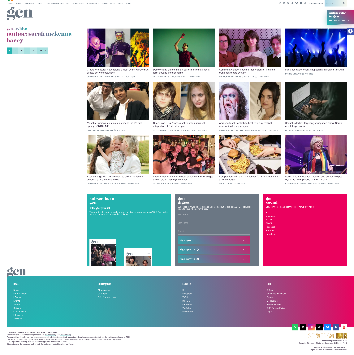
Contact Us (272, 301)
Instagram (270, 216)
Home (10, 3)
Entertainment (107, 77)
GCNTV (41, 3)
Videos (16, 304)
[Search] (344, 3)
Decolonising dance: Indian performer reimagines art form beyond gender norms (182, 71)
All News (17, 318)
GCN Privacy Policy (276, 308)
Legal (269, 311)
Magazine (29, 3)
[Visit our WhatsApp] (280, 3)
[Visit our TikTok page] (292, 3)
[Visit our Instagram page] (288, 3)
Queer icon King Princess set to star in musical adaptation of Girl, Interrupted (179, 124)
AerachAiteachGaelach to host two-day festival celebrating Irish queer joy (245, 124)
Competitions (108, 3)
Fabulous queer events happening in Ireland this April (314, 69)
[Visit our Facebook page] (301, 3)
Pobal (81, 339)
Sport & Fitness (249, 77)
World (184, 77)
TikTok (269, 219)
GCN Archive (78, 3)
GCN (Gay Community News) (22, 332)
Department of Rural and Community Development (54, 339)
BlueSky (270, 223)
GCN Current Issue (107, 297)
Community (92, 77)
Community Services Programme (107, 339)
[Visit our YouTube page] (305, 3)
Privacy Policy (50, 335)
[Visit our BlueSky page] (296, 3)
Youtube (270, 230)
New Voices (92, 130)
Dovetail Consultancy (42, 344)
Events (288, 74)
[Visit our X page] (284, 3)
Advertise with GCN (276, 293)
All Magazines (104, 290)
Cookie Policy (65, 335)
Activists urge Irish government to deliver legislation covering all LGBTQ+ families (115, 178)
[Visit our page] (295, 327)
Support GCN (93, 3)
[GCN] (17, 275)
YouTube (186, 308)
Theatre (181, 130)
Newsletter (271, 234)
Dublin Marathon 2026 (58, 3)
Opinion (17, 308)
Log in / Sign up (316, 3)
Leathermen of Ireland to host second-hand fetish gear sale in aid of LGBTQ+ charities (183, 178)
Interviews (18, 315)
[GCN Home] (20, 14)
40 (33, 50)
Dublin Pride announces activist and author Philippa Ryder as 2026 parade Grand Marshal (314, 178)
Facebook (270, 227)
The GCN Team (274, 304)
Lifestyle (17, 297)
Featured (174, 77)
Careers (270, 297)
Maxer (70, 344)
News (18, 3)
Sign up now (187, 240)
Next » (43, 50)
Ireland (120, 77)
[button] (350, 31)
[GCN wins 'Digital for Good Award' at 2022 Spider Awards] (321, 336)
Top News (191, 130)
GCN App (102, 293)
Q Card (270, 290)
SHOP (120, 3)
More (128, 3)
